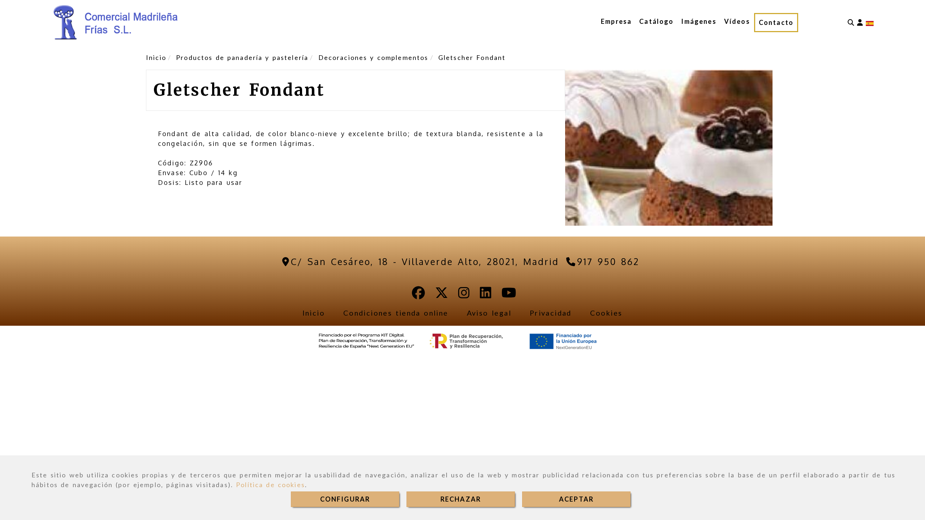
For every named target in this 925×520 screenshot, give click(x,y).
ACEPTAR (576, 499)
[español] (870, 23)
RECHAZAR (460, 499)
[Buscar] (851, 22)
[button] (860, 22)
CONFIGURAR (345, 499)
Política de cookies (270, 485)
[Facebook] (418, 295)
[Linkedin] (485, 295)
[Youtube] (509, 295)
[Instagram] (464, 295)
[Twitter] (441, 295)
